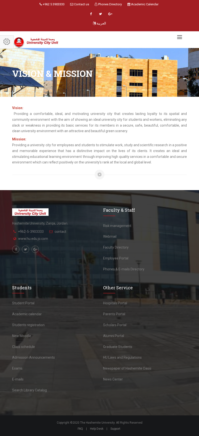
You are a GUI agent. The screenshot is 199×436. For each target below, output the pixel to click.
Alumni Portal (113, 336)
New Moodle (21, 336)
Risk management (117, 226)
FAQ (80, 428)
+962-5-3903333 (31, 232)
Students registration (28, 325)
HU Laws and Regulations (122, 357)
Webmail (109, 236)
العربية (101, 23)
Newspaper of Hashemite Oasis (127, 368)
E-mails (18, 379)
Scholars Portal (114, 325)
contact (60, 232)
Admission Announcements (33, 357)
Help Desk (96, 428)
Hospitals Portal (115, 303)
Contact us (81, 4)
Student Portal (23, 303)
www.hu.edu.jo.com (33, 239)
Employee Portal (115, 258)
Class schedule (23, 347)
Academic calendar (27, 314)
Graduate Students (117, 347)
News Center (113, 379)
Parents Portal (114, 314)
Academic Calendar (144, 4)
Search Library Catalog (29, 390)
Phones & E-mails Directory (123, 269)
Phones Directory (109, 4)
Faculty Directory (116, 247)
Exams (17, 368)
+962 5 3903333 (53, 4)
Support (115, 428)
